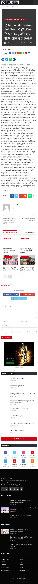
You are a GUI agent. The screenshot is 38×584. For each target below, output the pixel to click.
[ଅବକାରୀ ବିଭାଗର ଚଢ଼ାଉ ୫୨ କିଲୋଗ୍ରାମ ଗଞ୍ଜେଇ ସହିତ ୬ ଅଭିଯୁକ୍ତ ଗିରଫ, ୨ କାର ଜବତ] (27, 260)
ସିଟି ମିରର (4, 562)
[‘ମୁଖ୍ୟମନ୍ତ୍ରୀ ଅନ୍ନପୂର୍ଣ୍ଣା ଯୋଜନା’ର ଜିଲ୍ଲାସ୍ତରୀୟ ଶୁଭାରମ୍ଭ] (27, 242)
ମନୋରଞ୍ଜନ (5, 567)
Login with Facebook (12, 294)
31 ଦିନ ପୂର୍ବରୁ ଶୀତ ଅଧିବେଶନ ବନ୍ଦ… (19, 408)
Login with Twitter (20, 298)
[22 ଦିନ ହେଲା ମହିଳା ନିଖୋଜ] (5, 432)
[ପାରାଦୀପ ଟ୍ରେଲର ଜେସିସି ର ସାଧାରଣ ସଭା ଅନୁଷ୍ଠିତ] (5, 546)
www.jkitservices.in (23, 581)
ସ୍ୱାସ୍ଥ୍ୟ (22, 562)
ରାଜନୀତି (4, 565)
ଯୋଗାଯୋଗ (5, 570)
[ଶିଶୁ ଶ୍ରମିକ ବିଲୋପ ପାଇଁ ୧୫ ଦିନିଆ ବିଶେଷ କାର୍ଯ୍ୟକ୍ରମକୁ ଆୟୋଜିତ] (10, 260)
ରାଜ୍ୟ (21, 559)
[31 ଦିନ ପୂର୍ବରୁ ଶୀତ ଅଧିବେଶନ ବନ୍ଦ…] (5, 410)
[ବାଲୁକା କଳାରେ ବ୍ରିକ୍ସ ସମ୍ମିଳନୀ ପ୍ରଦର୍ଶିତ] (5, 517)
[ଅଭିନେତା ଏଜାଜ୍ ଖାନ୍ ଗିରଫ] (5, 380)
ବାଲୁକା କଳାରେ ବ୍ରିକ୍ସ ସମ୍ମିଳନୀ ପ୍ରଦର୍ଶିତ (21, 515)
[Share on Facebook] (2, 59)
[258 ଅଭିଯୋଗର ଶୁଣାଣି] (5, 417)
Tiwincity (23, 19)
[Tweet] (6, 59)
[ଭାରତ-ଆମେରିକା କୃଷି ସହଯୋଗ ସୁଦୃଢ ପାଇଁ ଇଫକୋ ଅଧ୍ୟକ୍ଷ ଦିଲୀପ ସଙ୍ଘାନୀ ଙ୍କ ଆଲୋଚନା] (5, 502)
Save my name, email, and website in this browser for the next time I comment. (19, 333)
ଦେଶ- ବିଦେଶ (5, 559)
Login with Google (29, 294)
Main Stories (8, 19)
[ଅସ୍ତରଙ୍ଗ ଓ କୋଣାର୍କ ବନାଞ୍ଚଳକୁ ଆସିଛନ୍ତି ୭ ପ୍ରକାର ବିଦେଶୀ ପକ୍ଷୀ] (5, 402)
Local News (25, 238)
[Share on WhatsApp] (10, 59)
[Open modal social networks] (14, 59)
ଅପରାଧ (22, 565)
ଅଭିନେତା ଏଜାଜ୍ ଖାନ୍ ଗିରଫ (17, 378)
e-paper (22, 570)
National (16, 19)
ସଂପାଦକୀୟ (23, 567)
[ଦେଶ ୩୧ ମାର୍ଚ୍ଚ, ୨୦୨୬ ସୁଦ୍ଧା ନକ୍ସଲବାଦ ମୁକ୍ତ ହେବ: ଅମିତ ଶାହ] (5, 395)
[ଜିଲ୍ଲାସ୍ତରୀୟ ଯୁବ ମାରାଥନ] (5, 388)
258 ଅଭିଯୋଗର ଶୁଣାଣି (16, 416)
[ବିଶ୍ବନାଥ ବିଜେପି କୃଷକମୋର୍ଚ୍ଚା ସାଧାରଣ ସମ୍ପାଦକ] (10, 242)
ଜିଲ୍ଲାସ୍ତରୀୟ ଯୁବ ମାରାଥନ (17, 386)
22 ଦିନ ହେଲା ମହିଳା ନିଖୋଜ (17, 431)
